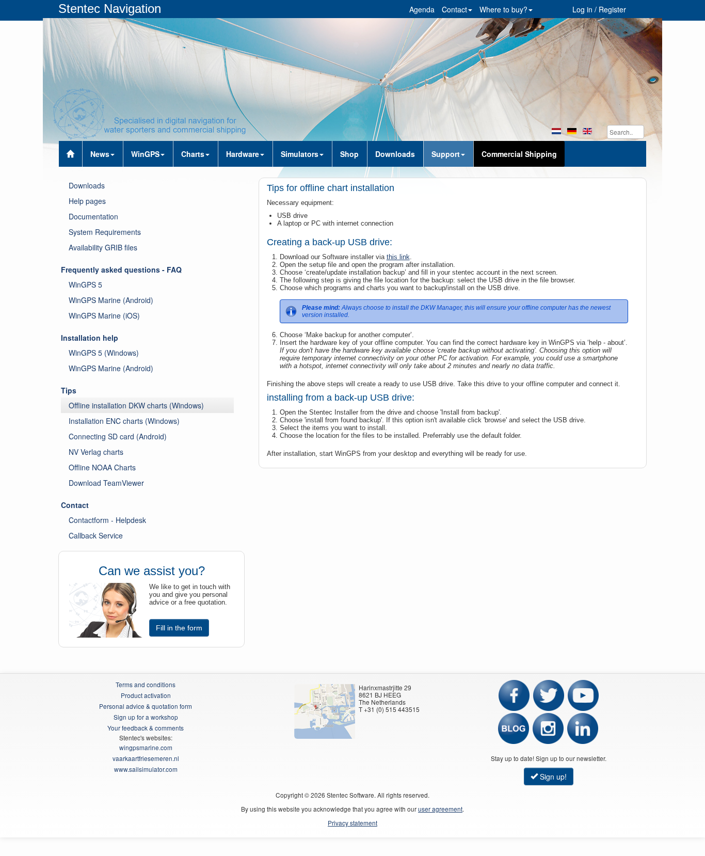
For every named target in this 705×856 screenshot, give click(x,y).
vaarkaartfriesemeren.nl (146, 758)
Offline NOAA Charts (102, 467)
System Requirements (105, 232)
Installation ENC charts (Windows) (124, 421)
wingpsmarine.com (145, 747)
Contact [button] (454, 9)
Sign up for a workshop (146, 716)
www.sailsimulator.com (146, 769)
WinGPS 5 (85, 284)
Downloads (395, 154)
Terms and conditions (145, 684)
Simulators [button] (299, 154)
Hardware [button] (242, 154)
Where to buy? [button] (503, 9)
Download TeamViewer (106, 483)
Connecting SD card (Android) (118, 436)
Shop (349, 154)
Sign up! (552, 776)
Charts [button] (192, 154)
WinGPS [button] (145, 154)
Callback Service (96, 535)
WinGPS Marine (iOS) (104, 315)
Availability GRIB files (103, 247)
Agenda (422, 9)
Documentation (93, 216)
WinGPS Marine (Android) (111, 300)
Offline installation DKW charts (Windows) (136, 405)
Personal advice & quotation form (145, 706)
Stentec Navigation (109, 9)
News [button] (99, 154)
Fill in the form (179, 628)
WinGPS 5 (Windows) (104, 352)
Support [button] (445, 154)
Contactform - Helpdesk (107, 520)
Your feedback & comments (145, 727)
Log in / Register (599, 9)
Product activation (146, 695)
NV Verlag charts (96, 452)
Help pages (87, 201)
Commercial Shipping (519, 154)
